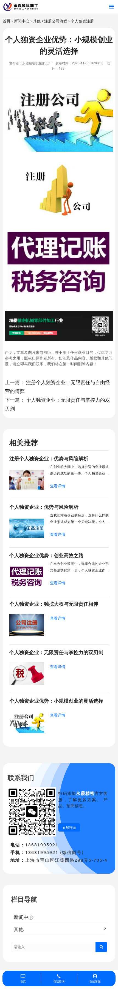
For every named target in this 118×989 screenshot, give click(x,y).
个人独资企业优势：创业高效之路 (46, 555)
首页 (6, 21)
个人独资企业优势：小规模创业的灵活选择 (56, 700)
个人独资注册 (82, 21)
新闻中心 (21, 21)
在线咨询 (69, 827)
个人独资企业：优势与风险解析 (43, 506)
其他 (37, 21)
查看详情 (57, 485)
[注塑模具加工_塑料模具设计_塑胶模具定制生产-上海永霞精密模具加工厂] (20, 6)
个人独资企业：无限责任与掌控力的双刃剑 (56, 652)
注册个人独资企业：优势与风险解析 (48, 458)
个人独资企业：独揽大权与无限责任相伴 (53, 603)
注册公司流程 (55, 21)
